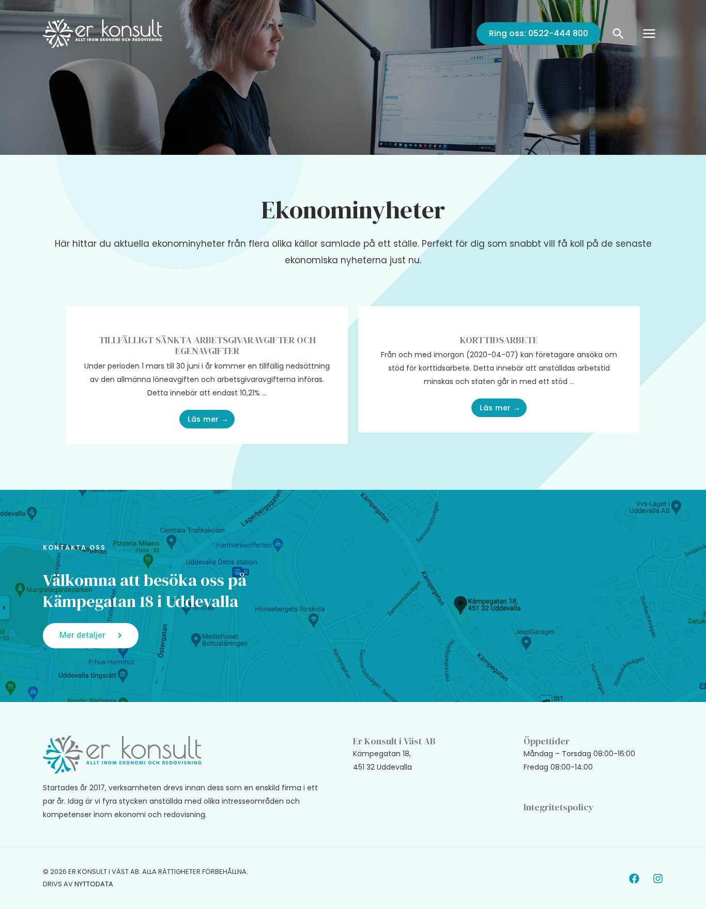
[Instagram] (658, 878)
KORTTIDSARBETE (499, 339)
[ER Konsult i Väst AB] (102, 33)
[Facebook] (634, 878)
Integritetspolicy (559, 807)
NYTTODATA (93, 884)
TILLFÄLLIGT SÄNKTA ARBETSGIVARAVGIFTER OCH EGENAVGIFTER (207, 345)
